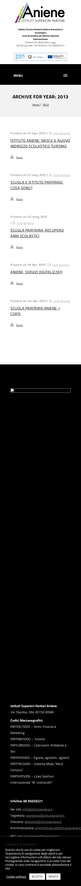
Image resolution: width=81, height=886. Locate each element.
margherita (61, 133)
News (19, 157)
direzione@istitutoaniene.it (43, 821)
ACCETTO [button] (37, 876)
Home (35, 105)
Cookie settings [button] (16, 877)
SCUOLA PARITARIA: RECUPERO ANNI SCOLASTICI (37, 233)
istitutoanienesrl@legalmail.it (37, 836)
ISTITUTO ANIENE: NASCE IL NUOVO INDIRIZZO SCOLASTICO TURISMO (40, 143)
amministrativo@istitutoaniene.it (58, 827)
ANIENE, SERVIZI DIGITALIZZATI (36, 272)
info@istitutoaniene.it (37, 809)
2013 (46, 105)
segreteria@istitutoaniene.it (45, 815)
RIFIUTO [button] (53, 876)
